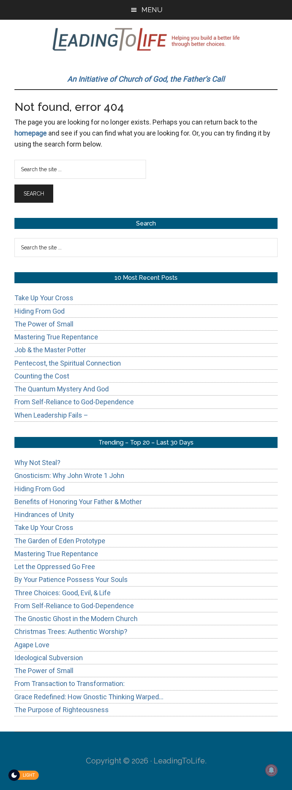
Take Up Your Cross (43, 298)
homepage (30, 133)
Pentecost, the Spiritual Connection (67, 363)
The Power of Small (43, 324)
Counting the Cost (41, 376)
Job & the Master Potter (50, 350)
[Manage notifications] (271, 770)
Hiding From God (39, 311)
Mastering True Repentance (56, 337)
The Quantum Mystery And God (61, 389)
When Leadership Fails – (51, 415)
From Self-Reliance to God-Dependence (74, 402)
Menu (151, 10)
